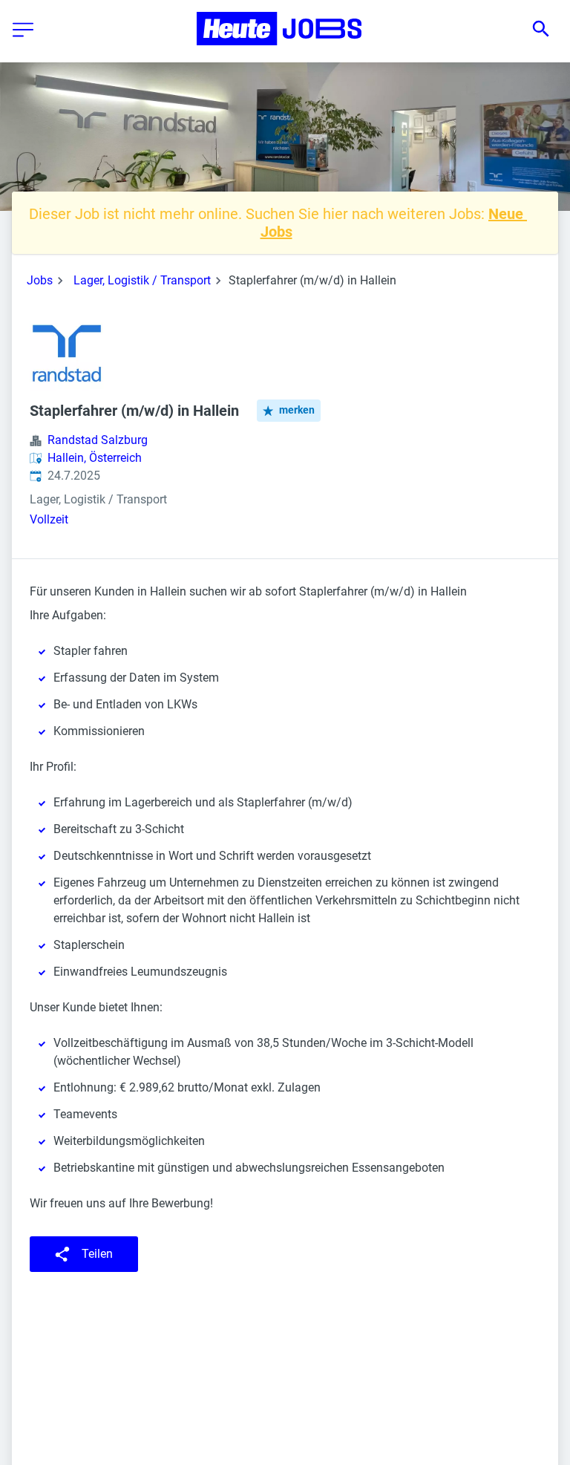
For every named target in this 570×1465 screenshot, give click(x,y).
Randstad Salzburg (98, 440)
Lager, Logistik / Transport (142, 280)
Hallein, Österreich (95, 458)
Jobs (40, 280)
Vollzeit (49, 519)
